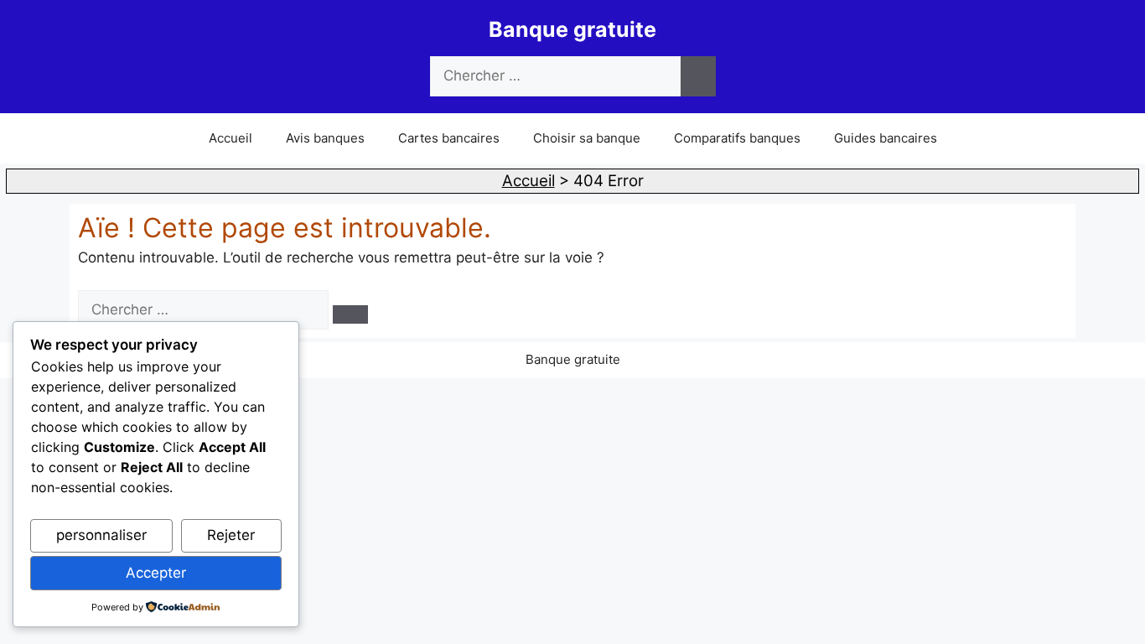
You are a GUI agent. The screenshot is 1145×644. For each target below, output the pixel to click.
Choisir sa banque (586, 138)
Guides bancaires (885, 138)
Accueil (230, 138)
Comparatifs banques (737, 138)
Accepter (156, 572)
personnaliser (101, 535)
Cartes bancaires (449, 138)
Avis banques (325, 138)
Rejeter (231, 535)
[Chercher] (698, 76)
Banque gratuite (572, 29)
